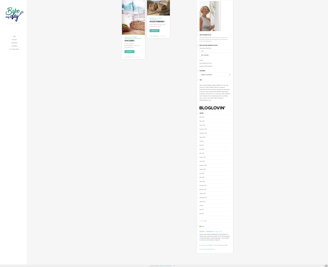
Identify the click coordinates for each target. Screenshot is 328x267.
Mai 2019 (202, 145)
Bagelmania (209, 85)
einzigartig (202, 87)
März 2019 (202, 153)
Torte (208, 98)
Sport (201, 96)
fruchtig (207, 87)
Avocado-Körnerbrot (157, 21)
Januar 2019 (202, 161)
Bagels (214, 85)
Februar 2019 (203, 157)
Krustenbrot (202, 91)
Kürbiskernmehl (212, 91)
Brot (222, 85)
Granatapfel (222, 87)
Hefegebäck (202, 89)
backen (204, 85)
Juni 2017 (202, 209)
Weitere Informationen (165, 265)
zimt (210, 100)
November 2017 (203, 189)
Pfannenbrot (202, 94)
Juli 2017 (201, 205)
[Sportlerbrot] (133, 17)
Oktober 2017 (203, 193)
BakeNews (218, 85)
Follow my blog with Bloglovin (207, 249)
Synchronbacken (215, 96)
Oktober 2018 (203, 169)
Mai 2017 (202, 213)
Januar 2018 (202, 181)
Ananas (201, 85)
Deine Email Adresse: (205, 48)
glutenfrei (216, 87)
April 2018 (202, 173)
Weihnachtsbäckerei (204, 100)
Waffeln (215, 98)
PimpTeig (208, 94)
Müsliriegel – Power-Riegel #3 (207, 231)
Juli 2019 (201, 141)
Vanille (211, 98)
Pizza (214, 94)
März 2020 (202, 121)
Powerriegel (218, 94)
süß (220, 96)
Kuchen (207, 91)
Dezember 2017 (203, 185)
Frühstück (211, 87)
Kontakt (201, 60)
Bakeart (203, 226)
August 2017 (202, 201)
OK (174, 265)
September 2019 (203, 133)
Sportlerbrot (130, 40)
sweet (209, 96)
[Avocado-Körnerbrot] (158, 7)
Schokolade (227, 94)
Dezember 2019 (203, 129)
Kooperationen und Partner (206, 63)
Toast (201, 98)
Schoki (222, 94)
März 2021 (202, 117)
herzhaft (210, 89)
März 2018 (202, 177)
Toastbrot (205, 98)
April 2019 (202, 149)
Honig (225, 89)
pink (211, 94)
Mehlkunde (219, 91)
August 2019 (202, 137)
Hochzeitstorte (220, 89)
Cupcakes (226, 85)
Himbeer (214, 89)
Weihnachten (220, 98)
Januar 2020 (202, 125)
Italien (228, 89)
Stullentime (205, 96)
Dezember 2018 (203, 165)
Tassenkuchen (224, 96)
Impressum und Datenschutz (206, 66)
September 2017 (203, 197)
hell (206, 89)
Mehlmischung (225, 91)
